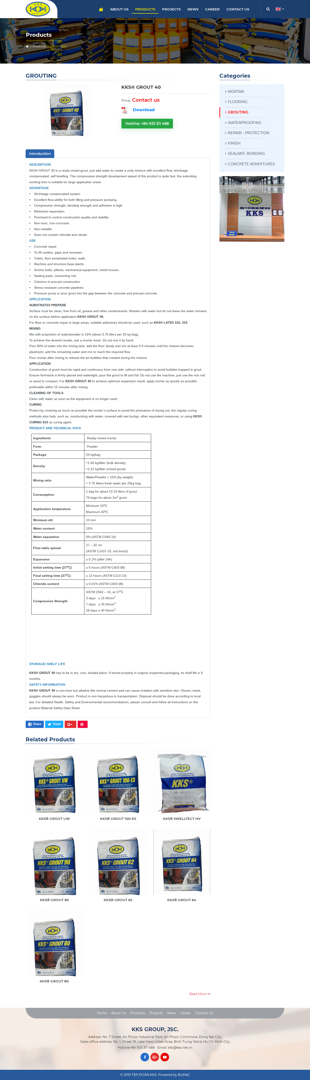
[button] (279, 9)
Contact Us (237, 9)
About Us (119, 9)
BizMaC (184, 1075)
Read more (198, 994)
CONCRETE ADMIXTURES (251, 164)
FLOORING (238, 102)
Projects (171, 9)
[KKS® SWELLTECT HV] (181, 784)
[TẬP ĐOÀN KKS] (40, 9)
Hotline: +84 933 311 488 (147, 123)
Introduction (40, 153)
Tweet (57, 724)
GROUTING (238, 112)
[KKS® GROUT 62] (118, 865)
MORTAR (236, 91)
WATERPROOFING (244, 123)
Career (212, 9)
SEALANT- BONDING (246, 153)
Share (37, 724)
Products (145, 9)
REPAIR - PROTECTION (248, 133)
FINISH (234, 143)
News (192, 9)
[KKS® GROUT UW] (54, 784)
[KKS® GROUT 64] (181, 865)
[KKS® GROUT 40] (67, 111)
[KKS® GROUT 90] (54, 865)
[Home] (27, 46)
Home (101, 9)
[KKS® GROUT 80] (54, 947)
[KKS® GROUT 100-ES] (118, 784)
